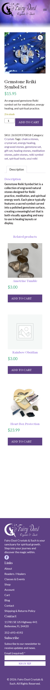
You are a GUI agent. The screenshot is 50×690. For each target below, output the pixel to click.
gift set (8, 150)
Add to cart (29, 122)
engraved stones (14, 146)
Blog (7, 600)
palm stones (20, 154)
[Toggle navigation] (44, 9)
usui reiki (32, 158)
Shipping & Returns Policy (19, 610)
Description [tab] (16, 169)
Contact (9, 605)
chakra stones (30, 139)
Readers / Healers (15, 573)
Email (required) (14, 653)
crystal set (10, 142)
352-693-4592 (13, 632)
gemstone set (33, 146)
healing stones (22, 150)
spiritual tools (17, 158)
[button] (40, 37)
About (8, 568)
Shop (7, 584)
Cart (7, 595)
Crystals (9, 139)
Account (9, 589)
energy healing (26, 142)
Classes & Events (14, 579)
